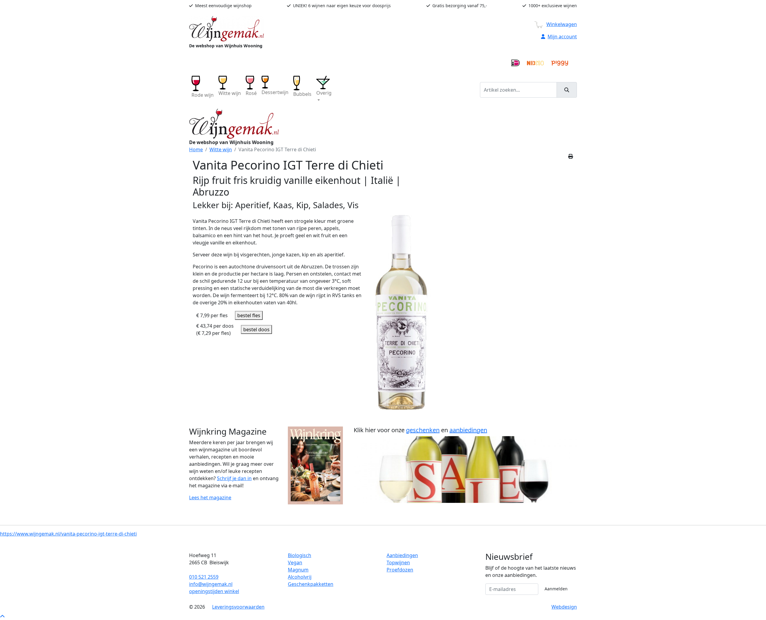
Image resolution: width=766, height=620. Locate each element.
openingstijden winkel (214, 591)
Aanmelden (556, 589)
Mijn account (562, 36)
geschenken (423, 430)
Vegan (295, 562)
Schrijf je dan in (234, 478)
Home (196, 149)
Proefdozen (400, 569)
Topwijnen (398, 562)
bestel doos (256, 329)
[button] (324, 89)
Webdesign (564, 607)
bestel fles (248, 315)
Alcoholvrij (299, 577)
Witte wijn (220, 149)
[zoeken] (566, 90)
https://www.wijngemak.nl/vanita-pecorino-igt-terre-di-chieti (68, 533)
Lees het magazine (210, 497)
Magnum (298, 569)
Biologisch (299, 555)
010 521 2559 (203, 577)
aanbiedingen (468, 430)
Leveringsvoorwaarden (238, 607)
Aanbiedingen (402, 555)
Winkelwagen (561, 24)
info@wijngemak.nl (210, 584)
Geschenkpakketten (310, 584)
